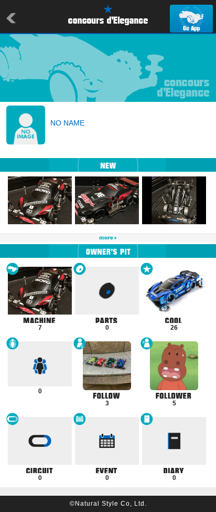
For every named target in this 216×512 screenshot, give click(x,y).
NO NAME (67, 123)
